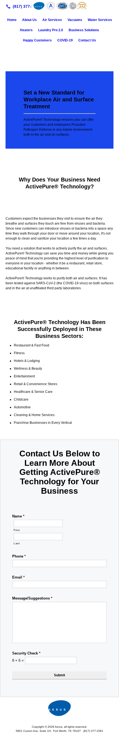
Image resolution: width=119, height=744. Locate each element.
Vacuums (75, 20)
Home (12, 20)
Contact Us (87, 40)
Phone (19, 556)
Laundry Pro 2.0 (50, 30)
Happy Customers (37, 40)
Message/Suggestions (32, 598)
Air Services (52, 20)
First (17, 530)
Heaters (26, 30)
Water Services (100, 20)
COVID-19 (65, 40)
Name (18, 516)
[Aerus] (59, 6)
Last (17, 543)
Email (18, 577)
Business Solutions (84, 30)
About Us (29, 20)
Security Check (26, 653)
